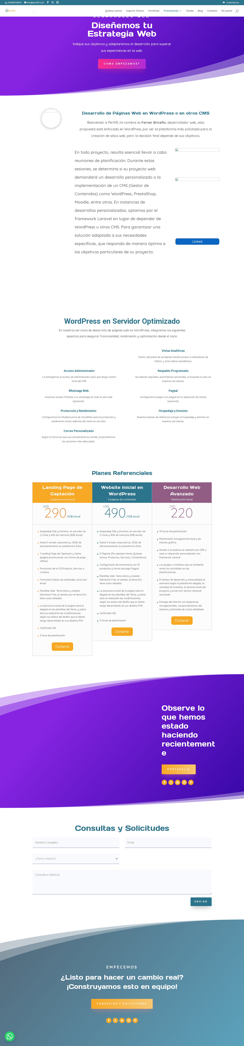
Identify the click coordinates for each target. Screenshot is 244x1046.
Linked (197, 241)
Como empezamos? (122, 63)
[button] (10, 1036)
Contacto (212, 11)
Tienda (190, 11)
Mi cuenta (227, 11)
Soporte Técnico (135, 11)
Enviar (201, 901)
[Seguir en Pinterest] (191, 782)
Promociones (171, 11)
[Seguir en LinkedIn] (177, 782)
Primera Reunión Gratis (45, 155)
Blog (200, 11)
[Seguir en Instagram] (184, 782)
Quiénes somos (113, 11)
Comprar (62, 646)
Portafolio (154, 11)
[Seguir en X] (171, 782)
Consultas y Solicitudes (122, 1003)
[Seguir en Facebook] (164, 782)
